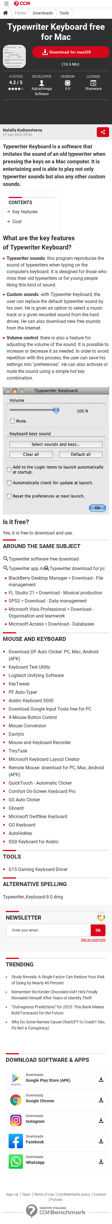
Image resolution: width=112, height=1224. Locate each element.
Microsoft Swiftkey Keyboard (38, 816)
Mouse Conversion (27, 726)
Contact (100, 1194)
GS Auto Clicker (24, 800)
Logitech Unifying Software (36, 675)
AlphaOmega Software (42, 91)
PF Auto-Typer (23, 692)
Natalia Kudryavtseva (22, 130)
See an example (93, 940)
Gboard (16, 808)
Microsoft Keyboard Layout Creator (44, 759)
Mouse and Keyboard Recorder (40, 742)
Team (26, 1194)
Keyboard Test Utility (29, 667)
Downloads (43, 13)
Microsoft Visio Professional (37, 609)
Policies (56, 1200)
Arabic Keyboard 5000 (31, 700)
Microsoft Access (26, 624)
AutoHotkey (20, 833)
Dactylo (16, 734)
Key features (25, 212)
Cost (17, 221)
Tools (64, 13)
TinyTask (18, 751)
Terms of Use (44, 1194)
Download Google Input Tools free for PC (50, 709)
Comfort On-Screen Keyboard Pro (42, 791)
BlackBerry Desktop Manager (38, 578)
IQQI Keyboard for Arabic (34, 841)
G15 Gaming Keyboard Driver (38, 869)
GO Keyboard (22, 825)
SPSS (14, 601)
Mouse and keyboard (34, 638)
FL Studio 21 (21, 593)
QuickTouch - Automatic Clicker (40, 783)
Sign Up (12, 1194)
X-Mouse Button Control (33, 717)
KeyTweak (19, 684)
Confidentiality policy (73, 1194)
